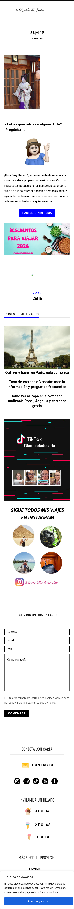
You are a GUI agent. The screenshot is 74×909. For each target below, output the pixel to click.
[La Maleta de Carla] (30, 10)
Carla (37, 298)
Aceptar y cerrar (39, 901)
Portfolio (35, 869)
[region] (37, 890)
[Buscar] (64, 10)
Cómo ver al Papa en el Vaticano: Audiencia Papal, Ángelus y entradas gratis (37, 401)
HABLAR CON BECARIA (37, 213)
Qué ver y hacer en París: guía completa (37, 372)
